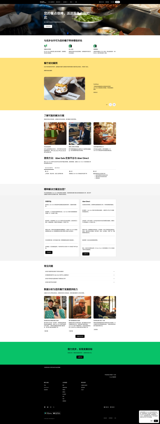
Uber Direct (56, 150)
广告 (84, 149)
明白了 (156, 420)
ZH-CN (102, 2)
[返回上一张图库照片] (110, 104)
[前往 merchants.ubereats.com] (43, 2)
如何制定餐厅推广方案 (99, 320)
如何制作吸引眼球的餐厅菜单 (51, 320)
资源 (71, 2)
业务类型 (65, 2)
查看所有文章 (80, 336)
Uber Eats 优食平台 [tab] (49, 167)
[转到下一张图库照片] (114, 104)
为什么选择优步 (51, 2)
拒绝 (151, 420)
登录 (113, 2)
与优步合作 (48, 26)
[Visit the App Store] (57, 413)
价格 (76, 2)
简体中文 (107, 407)
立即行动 (117, 2)
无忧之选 (98, 149)
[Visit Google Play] (48, 413)
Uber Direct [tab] (57, 167)
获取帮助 (107, 2)
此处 (156, 415)
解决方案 (58, 2)
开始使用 (49, 252)
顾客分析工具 (77, 149)
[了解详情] (55, 307)
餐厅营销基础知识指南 (74, 320)
